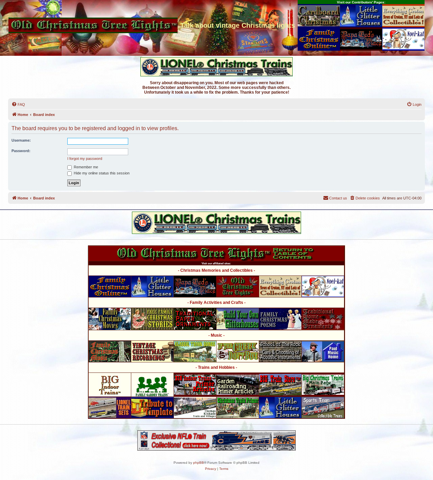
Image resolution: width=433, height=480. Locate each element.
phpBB (198, 462)
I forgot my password (84, 159)
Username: (21, 140)
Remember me (85, 167)
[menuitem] (18, 104)
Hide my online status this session (101, 173)
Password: (21, 151)
